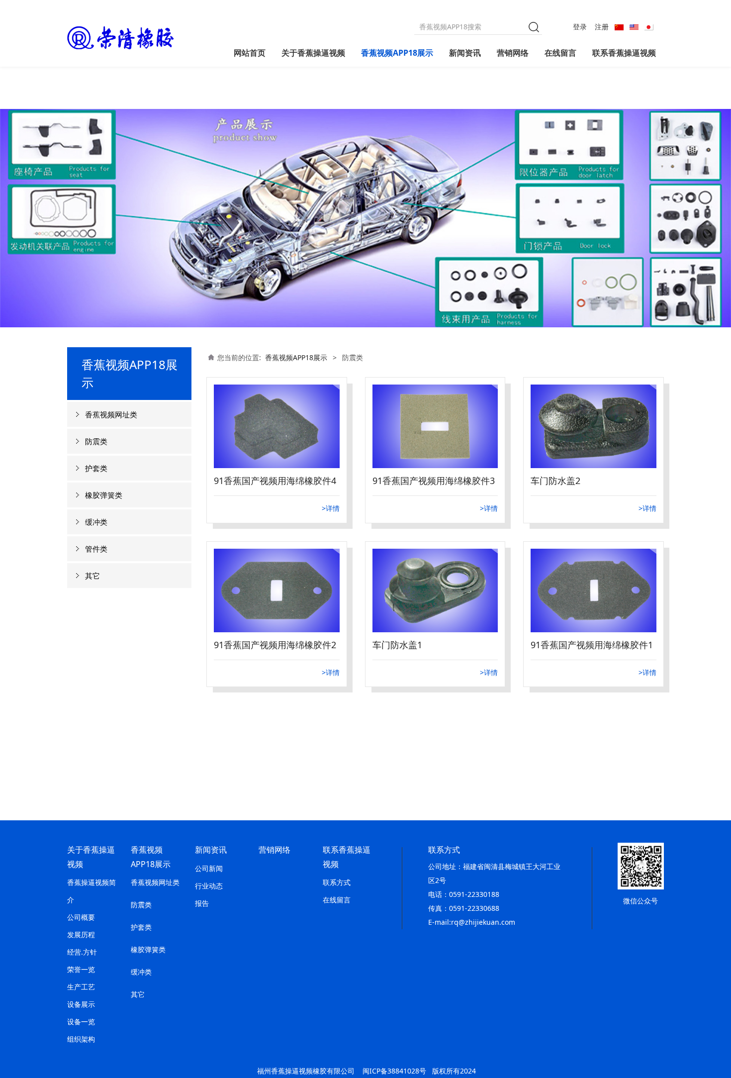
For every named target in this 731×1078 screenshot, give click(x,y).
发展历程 (81, 934)
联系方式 (337, 882)
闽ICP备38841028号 (394, 1071)
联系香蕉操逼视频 (624, 52)
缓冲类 (96, 522)
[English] (634, 26)
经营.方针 (82, 952)
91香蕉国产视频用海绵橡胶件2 (275, 645)
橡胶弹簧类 (103, 495)
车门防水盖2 (555, 481)
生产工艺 (81, 986)
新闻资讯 (465, 52)
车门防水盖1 (397, 645)
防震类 (96, 441)
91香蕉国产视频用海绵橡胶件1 (592, 645)
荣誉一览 (81, 969)
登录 (580, 26)
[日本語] (648, 26)
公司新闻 (209, 868)
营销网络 (513, 52)
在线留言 (560, 52)
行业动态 (209, 885)
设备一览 (81, 1021)
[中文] (619, 26)
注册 (602, 26)
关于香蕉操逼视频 (313, 52)
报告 (202, 903)
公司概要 (81, 917)
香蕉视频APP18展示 (397, 52)
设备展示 (81, 1004)
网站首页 (250, 52)
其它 (92, 576)
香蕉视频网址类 (111, 414)
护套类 (96, 468)
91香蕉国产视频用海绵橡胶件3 (433, 481)
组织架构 (81, 1039)
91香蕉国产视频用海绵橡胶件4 (275, 481)
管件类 (96, 549)
